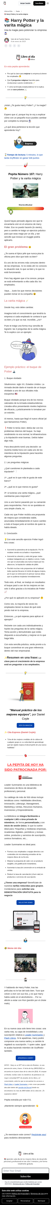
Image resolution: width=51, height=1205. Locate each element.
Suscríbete (39, 3)
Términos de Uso (37, 1193)
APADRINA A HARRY (25, 1058)
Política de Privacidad (20, 1193)
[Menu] (47, 3)
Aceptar (9, 1201)
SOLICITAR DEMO (26, 902)
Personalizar (25, 1201)
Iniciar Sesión (25, 3)
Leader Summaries (34, 1035)
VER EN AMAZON (25, 725)
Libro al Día (8, 11)
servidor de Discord (25, 1087)
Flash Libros (10, 1038)
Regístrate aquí (39, 1134)
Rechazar (41, 1201)
